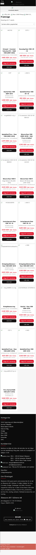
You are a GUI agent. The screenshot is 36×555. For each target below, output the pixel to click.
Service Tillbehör (6, 424)
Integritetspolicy (6, 472)
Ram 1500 (4, 433)
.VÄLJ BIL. (7, 14)
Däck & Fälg (4, 429)
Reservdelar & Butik (7, 426)
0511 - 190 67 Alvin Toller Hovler (21, 460)
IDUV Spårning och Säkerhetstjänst (12, 422)
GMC (2, 439)
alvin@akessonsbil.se (15, 465)
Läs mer (9, 67)
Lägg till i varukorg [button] (9, 63)
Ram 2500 (4, 435)
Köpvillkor (4, 470)
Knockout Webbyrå (22, 524)
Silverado (4, 437)
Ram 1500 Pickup (18, 14)
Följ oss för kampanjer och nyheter (23, 467)
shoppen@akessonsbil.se (16, 462)
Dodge (3, 431)
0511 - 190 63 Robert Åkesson (20, 456)
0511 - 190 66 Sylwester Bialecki (21, 458)
